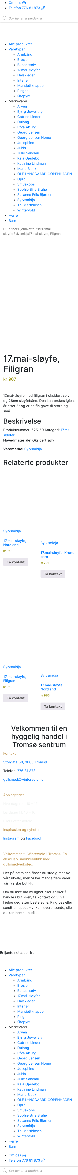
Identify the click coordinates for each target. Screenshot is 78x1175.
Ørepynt (24, 96)
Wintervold (26, 210)
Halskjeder (26, 75)
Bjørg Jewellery (30, 111)
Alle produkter (20, 44)
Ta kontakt (15, 562)
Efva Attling (26, 127)
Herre (13, 215)
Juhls (21, 148)
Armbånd (24, 54)
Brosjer (23, 59)
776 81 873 (26, 771)
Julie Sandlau (28, 153)
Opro (21, 179)
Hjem (22, 229)
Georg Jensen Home (34, 137)
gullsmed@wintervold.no (23, 779)
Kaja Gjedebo (28, 158)
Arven (22, 106)
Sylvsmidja (26, 200)
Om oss (15, 2)
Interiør (23, 80)
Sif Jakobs (26, 184)
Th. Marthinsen (29, 205)
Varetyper (17, 49)
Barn (12, 220)
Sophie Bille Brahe (32, 189)
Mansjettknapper (31, 85)
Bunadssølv (26, 65)
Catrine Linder (29, 116)
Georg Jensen (28, 132)
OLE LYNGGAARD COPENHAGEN (44, 174)
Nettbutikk (34, 229)
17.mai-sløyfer (28, 70)
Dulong (23, 122)
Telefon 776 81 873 (25, 8)
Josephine (25, 142)
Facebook (34, 838)
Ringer (22, 91)
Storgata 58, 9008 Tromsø (25, 762)
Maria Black (26, 168)
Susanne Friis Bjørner (34, 194)
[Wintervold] (39, 31)
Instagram (11, 838)
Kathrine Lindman (31, 163)
